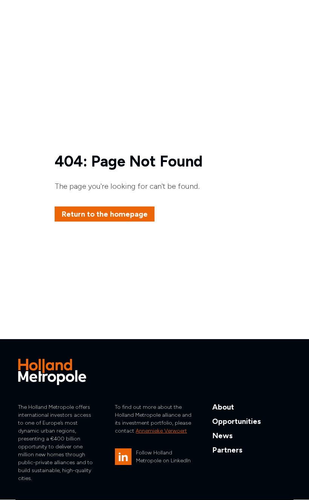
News (222, 435)
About (223, 407)
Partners (227, 450)
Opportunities (236, 421)
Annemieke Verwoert (161, 431)
